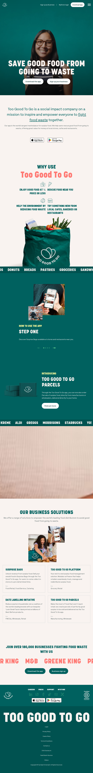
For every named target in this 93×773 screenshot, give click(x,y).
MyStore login (64, 5)
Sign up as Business (47, 5)
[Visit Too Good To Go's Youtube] (56, 694)
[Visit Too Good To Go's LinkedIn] (30, 694)
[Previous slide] (39, 348)
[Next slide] (54, 348)
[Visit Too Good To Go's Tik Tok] (49, 694)
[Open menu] (89, 5)
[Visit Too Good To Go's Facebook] (43, 694)
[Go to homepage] (5, 5)
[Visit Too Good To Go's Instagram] (37, 694)
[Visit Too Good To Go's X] (62, 694)
